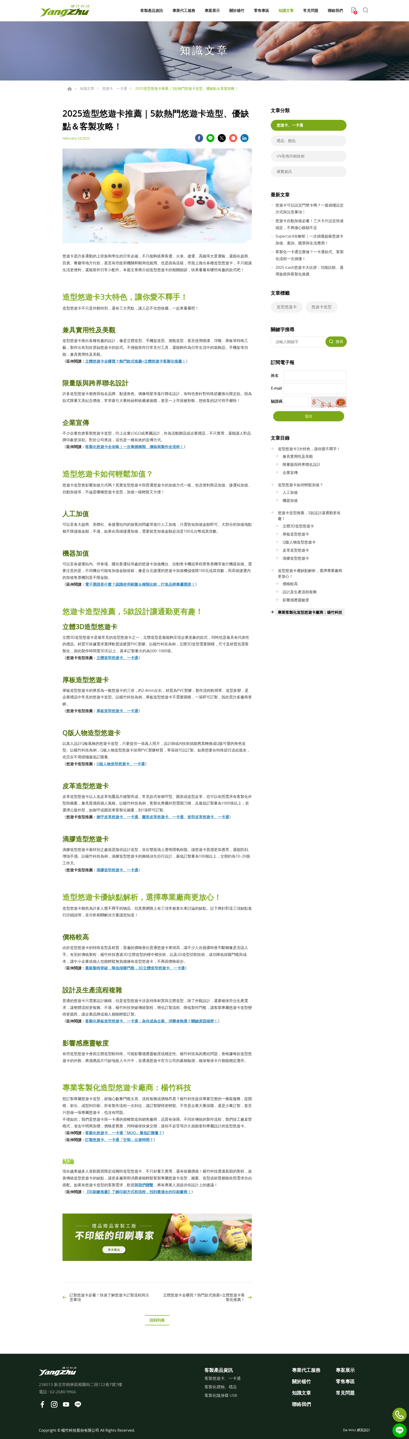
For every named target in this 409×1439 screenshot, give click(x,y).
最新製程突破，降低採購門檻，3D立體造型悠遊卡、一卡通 (135, 968)
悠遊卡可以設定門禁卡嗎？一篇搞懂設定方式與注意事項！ (310, 208)
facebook (199, 138)
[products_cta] (157, 1259)
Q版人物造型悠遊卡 (299, 542)
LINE (210, 138)
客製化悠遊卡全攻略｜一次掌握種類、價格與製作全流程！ (134, 446)
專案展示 (212, 10)
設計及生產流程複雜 (300, 591)
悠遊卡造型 (321, 307)
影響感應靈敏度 (296, 600)
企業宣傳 (290, 472)
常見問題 (310, 10)
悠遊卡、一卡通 (114, 88)
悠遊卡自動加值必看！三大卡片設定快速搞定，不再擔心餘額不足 (310, 224)
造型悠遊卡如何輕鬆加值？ (300, 484)
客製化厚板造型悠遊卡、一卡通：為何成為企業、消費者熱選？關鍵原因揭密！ (151, 1021)
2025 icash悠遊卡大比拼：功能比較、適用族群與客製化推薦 (309, 271)
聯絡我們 (335, 10)
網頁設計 (363, 1430)
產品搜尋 (365, 11)
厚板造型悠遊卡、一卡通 (117, 710)
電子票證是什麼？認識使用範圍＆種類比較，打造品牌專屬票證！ (140, 584)
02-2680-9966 (63, 1391)
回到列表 (157, 1320)
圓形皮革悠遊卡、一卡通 (163, 816)
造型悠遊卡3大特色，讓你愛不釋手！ (309, 448)
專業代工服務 (184, 10)
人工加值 (290, 492)
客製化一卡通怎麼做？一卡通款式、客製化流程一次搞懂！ (310, 255)
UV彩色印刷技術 (291, 156)
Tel (399, 1415)
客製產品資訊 (151, 10)
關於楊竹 (237, 10)
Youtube (66, 1404)
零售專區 (261, 10)
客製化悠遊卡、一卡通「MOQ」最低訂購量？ (123, 1132)
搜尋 (339, 341)
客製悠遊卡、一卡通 (222, 1378)
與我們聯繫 (143, 1184)
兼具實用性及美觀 (298, 456)
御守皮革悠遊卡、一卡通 (117, 816)
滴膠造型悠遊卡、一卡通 (117, 869)
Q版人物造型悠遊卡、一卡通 (121, 763)
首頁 (69, 88)
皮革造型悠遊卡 (296, 550)
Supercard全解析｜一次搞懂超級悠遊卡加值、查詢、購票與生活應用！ (309, 240)
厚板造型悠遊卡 (296, 534)
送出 (308, 416)
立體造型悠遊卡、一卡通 (117, 657)
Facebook (42, 1404)
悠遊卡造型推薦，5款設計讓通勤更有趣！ (309, 515)
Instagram (54, 1404)
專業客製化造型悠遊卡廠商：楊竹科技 (310, 612)
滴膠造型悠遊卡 (296, 558)
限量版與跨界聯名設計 (301, 464)
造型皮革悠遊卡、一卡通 (208, 816)
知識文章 (286, 10)
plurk (233, 138)
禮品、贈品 (286, 140)
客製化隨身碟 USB (220, 1395)
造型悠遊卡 (287, 307)
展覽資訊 (284, 171)
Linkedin (244, 138)
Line (399, 1430)
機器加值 (290, 500)
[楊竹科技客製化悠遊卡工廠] (65, 11)
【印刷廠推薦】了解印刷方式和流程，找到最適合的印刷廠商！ (138, 1191)
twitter (222, 138)
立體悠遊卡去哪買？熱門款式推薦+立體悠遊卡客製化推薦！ (135, 361)
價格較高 (290, 583)
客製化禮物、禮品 (220, 1387)
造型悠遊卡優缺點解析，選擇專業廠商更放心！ (310, 573)
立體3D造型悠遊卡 (298, 526)
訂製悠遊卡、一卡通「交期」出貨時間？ (119, 1139)
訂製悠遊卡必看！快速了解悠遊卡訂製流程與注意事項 (109, 1297)
